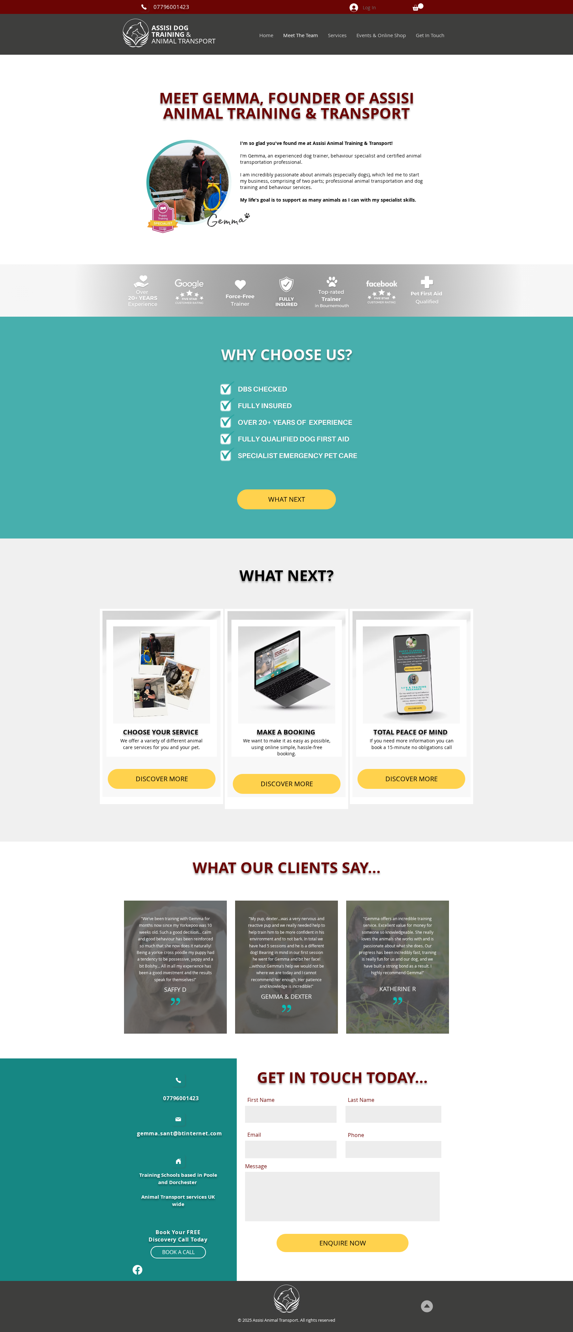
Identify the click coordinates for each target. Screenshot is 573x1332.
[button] (418, 7)
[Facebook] (137, 1269)
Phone (356, 1135)
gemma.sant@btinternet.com (179, 1133)
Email (254, 1134)
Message (256, 1166)
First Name (261, 1100)
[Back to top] (426, 1306)
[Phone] (144, 7)
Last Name (361, 1100)
